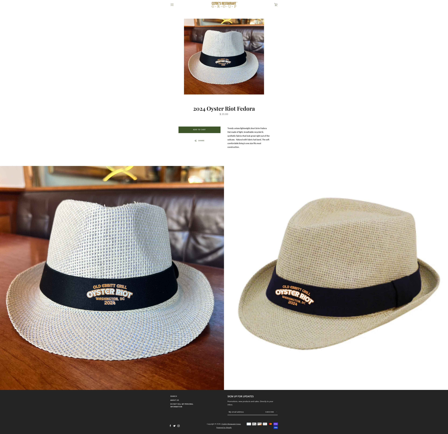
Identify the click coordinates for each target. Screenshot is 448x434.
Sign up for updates (241, 396)
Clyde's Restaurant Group (231, 424)
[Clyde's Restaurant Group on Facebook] (170, 425)
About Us (174, 400)
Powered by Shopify (224, 428)
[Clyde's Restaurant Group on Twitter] (174, 425)
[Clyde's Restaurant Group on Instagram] (178, 425)
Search (173, 396)
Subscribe (270, 412)
